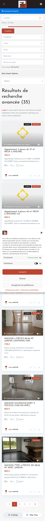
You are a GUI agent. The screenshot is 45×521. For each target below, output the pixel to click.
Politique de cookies (12, 290)
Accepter (22, 272)
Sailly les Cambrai (21, 461)
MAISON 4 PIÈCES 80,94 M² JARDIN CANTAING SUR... (19, 340)
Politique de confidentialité (29, 290)
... (39, 161)
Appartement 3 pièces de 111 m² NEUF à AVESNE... (19, 150)
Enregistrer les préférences (22, 285)
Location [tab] (8, 31)
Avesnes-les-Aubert (22, 145)
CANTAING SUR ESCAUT (24, 334)
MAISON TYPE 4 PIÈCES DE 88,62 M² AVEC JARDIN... (22, 466)
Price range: (6, 67)
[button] (41, 233)
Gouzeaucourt (20, 398)
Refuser (22, 278)
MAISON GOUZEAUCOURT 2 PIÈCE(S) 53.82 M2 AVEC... (19, 404)
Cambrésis (10, 145)
